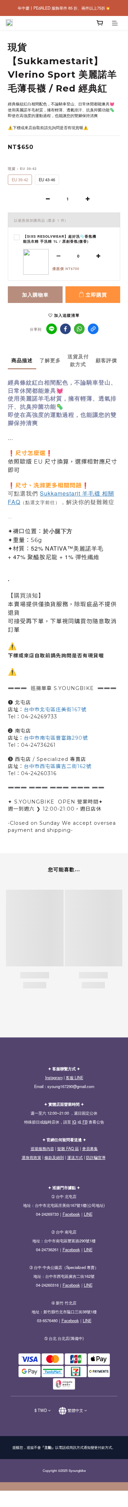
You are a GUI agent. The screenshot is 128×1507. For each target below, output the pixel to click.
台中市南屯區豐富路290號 (56, 738)
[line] (51, 329)
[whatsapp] (79, 329)
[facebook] (65, 329)
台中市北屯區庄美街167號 (55, 709)
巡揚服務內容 (42, 1148)
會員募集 (90, 1148)
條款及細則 (54, 1157)
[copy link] (93, 329)
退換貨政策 (31, 1157)
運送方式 (75, 1157)
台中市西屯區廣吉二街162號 (57, 766)
